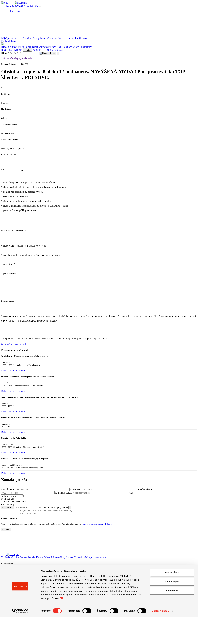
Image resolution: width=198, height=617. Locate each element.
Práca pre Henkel (66, 38)
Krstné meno (8, 489)
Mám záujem (7, 498)
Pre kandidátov (8, 41)
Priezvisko (76, 489)
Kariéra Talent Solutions (48, 557)
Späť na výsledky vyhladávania (16, 58)
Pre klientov (81, 38)
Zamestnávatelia (27, 557)
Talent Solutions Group (28, 38)
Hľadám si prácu (9, 47)
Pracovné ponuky (48, 38)
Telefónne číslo (145, 489)
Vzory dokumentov (82, 47)
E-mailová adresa (64, 492)
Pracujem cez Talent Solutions (33, 47)
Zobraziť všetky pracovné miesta (90, 557)
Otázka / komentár (10, 518)
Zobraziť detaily (160, 611)
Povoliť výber (172, 581)
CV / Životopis (8, 504)
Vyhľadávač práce (10, 557)
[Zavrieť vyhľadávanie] (58, 53)
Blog (3, 49)
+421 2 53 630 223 (14, 5)
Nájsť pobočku (31, 5)
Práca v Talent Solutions (60, 47)
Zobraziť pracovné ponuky (14, 344)
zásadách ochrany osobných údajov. (98, 524)
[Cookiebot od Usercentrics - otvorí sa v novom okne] (20, 611)
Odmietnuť (172, 590)
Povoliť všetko (172, 572)
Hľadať (27, 50)
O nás (9, 49)
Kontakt (18, 49)
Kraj (131, 492)
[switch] (86, 610)
